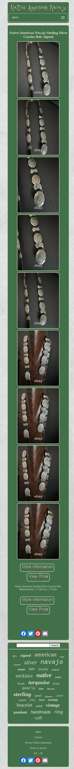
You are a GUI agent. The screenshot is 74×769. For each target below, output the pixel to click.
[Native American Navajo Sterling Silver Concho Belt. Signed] (38, 70)
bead (56, 683)
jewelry (43, 669)
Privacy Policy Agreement (38, 742)
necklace (24, 675)
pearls (28, 688)
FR (41, 753)
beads (21, 683)
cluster (21, 669)
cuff (38, 717)
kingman (48, 696)
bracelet (24, 705)
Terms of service (38, 748)
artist (39, 706)
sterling (22, 694)
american (45, 654)
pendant (20, 712)
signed (25, 655)
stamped (17, 665)
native (44, 675)
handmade (41, 712)
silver (30, 662)
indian (58, 677)
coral (59, 695)
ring (58, 711)
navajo (51, 662)
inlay (32, 699)
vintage (53, 705)
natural (55, 669)
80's (15, 656)
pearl (38, 695)
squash (22, 700)
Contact (38, 737)
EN (35, 753)
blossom (50, 689)
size (32, 668)
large (62, 657)
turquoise (38, 682)
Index (38, 732)
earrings (53, 699)
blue (41, 688)
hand (41, 700)
